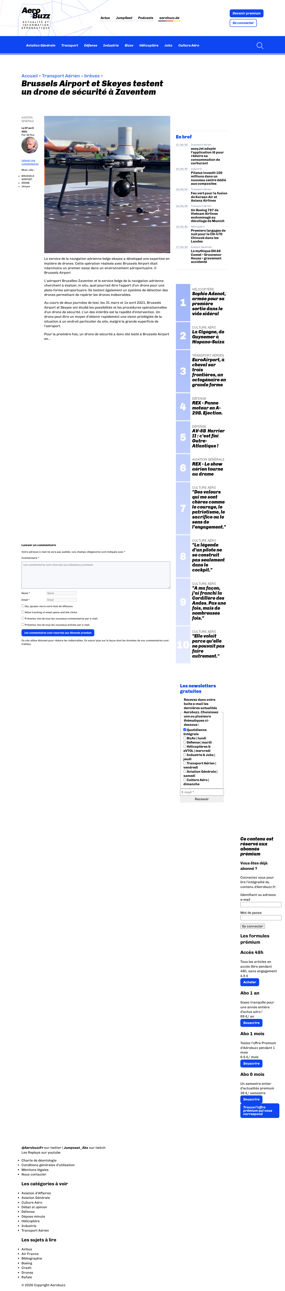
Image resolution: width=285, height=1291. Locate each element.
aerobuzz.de (169, 18)
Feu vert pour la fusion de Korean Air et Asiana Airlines (209, 196)
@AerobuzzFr (32, 1148)
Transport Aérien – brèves (71, 76)
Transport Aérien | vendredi (199, 765)
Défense (90, 45)
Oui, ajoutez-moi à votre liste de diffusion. (48, 606)
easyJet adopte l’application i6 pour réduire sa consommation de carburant (207, 156)
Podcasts (145, 18)
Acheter (249, 982)
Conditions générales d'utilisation (48, 1165)
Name (25, 593)
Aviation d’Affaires (36, 1193)
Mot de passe (251, 913)
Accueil (29, 76)
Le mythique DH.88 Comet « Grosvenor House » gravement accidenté (206, 256)
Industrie (111, 45)
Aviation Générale (40, 45)
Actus (105, 18)
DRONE (25, 182)
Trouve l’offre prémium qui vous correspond (257, 1110)
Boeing (26, 1263)
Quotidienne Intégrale (195, 732)
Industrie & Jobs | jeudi (199, 757)
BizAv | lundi (196, 738)
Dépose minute (33, 1216)
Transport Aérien (201, 144)
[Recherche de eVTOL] (259, 45)
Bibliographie (31, 1258)
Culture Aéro (188, 45)
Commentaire (30, 557)
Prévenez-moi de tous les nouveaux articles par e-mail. (57, 624)
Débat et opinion (34, 1207)
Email (25, 599)
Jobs (168, 45)
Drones (27, 1273)
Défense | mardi (199, 742)
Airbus (26, 1249)
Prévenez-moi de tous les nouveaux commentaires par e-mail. (61, 618)
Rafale (26, 1277)
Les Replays (30, 1152)
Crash (26, 1268)
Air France (30, 1254)
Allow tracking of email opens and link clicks (50, 612)
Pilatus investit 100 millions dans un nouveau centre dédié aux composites (208, 178)
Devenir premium (247, 13)
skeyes (25, 186)
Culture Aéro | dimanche (196, 782)
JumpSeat (124, 18)
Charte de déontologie (39, 1160)
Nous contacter (33, 1174)
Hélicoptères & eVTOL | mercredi (197, 749)
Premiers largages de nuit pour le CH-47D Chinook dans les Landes (208, 236)
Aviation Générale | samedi (200, 774)
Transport (69, 45)
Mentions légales (35, 1170)
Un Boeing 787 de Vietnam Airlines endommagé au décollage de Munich (207, 215)
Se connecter (243, 23)
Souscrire (251, 1023)
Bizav (129, 45)
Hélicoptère (148, 45)
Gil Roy (30, 134)
